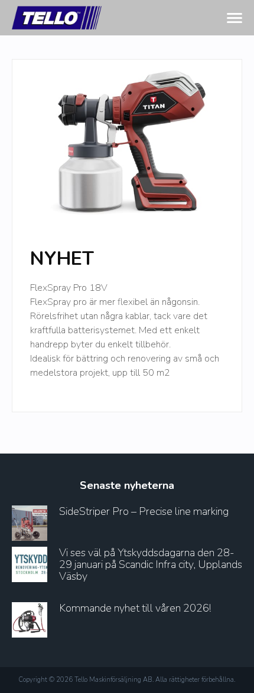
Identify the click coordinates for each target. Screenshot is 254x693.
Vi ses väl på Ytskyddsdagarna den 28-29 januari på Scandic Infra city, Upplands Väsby (150, 564)
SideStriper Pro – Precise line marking (144, 511)
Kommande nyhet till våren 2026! (135, 608)
